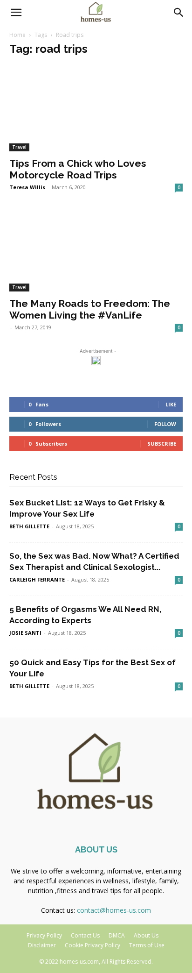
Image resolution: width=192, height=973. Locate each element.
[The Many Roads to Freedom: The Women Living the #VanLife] (96, 249)
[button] (16, 12)
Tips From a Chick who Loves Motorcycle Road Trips (77, 169)
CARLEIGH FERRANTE (37, 579)
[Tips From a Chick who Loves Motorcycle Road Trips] (96, 108)
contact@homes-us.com (114, 910)
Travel (19, 147)
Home (17, 35)
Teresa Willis (27, 187)
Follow (165, 423)
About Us (146, 935)
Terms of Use (147, 945)
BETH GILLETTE (29, 526)
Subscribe (161, 443)
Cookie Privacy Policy (92, 945)
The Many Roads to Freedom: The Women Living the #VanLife (89, 309)
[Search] (179, 12)
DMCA (117, 935)
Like (170, 404)
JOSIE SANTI (25, 632)
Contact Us (85, 935)
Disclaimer (42, 945)
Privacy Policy (44, 935)
